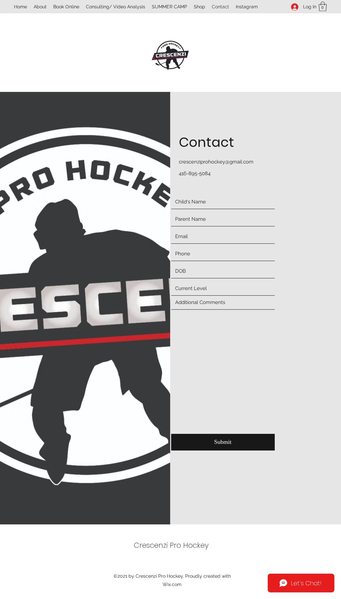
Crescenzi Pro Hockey (171, 545)
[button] (323, 6)
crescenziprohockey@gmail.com (216, 162)
